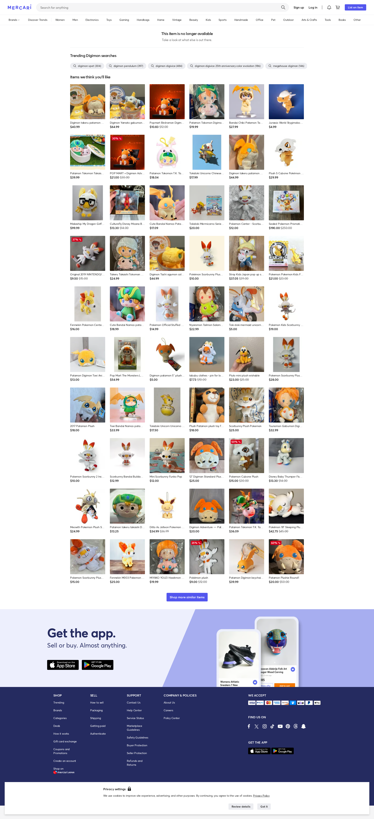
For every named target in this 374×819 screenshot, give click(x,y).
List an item (355, 7)
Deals (56, 726)
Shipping (95, 718)
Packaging (96, 710)
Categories (59, 718)
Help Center (134, 710)
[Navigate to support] (252, 703)
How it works (61, 733)
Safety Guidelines (137, 737)
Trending (58, 702)
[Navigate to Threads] (296, 726)
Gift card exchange (65, 741)
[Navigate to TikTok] (272, 726)
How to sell (96, 702)
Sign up (299, 7)
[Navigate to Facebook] (249, 726)
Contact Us (133, 702)
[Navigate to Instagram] (264, 726)
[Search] (283, 7)
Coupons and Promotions (61, 751)
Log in (313, 7)
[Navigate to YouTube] (280, 726)
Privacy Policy (261, 795)
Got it (264, 806)
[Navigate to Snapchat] (303, 726)
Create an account (64, 761)
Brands (57, 710)
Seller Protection (137, 753)
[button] (329, 7)
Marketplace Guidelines (134, 728)
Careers (168, 710)
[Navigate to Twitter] (257, 726)
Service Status (135, 718)
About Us (169, 702)
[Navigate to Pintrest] (288, 726)
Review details (241, 806)
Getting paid (98, 726)
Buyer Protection (137, 745)
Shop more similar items (187, 597)
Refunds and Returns (134, 762)
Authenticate (98, 733)
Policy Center (172, 718)
